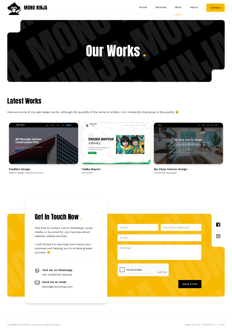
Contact (215, 7)
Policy (222, 325)
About (194, 7)
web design (43, 112)
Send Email (189, 284)
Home (143, 7)
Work (178, 7)
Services (160, 7)
